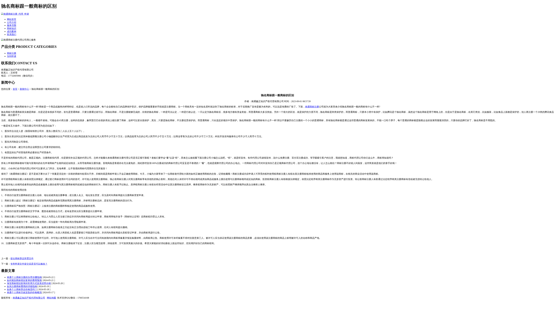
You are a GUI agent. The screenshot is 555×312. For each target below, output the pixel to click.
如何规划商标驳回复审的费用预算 (24, 280)
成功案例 (11, 31)
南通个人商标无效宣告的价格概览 (24, 292)
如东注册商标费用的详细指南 (22, 286)
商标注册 (11, 53)
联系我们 (11, 34)
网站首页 (11, 19)
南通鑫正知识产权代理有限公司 (29, 298)
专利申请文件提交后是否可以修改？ (28, 264)
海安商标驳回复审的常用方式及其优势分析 (29, 283)
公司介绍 (11, 22)
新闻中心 (24, 89)
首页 (15, 89)
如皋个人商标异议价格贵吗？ (22, 289)
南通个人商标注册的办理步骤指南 (24, 277)
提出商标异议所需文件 (22, 258)
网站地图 (51, 298)
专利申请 (11, 56)
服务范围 (11, 25)
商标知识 (11, 28)
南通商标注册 (312, 106)
